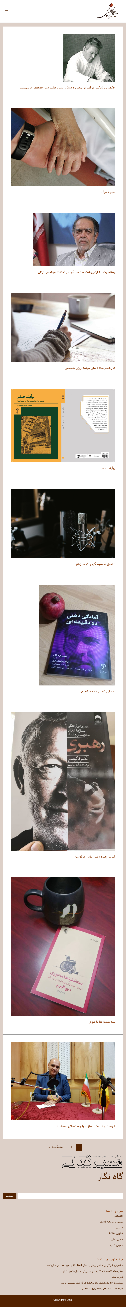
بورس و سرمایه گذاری (111, 1222)
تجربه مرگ (117, 1277)
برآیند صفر (108, 468)
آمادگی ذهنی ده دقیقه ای (98, 691)
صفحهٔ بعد (55, 1147)
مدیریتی (119, 1228)
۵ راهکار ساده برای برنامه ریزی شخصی (102, 1289)
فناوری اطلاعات (115, 1234)
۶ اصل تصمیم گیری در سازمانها (94, 564)
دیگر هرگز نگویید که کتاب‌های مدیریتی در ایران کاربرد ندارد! (92, 1271)
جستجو (10, 1196)
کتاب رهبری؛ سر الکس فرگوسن (95, 856)
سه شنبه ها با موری (102, 1021)
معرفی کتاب (116, 1245)
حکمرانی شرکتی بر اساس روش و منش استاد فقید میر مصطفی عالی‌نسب (84, 1265)
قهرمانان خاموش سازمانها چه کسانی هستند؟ (86, 1126)
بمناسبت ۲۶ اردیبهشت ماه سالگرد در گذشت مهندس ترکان (92, 1283)
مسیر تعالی (117, 1240)
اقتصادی (118, 1216)
